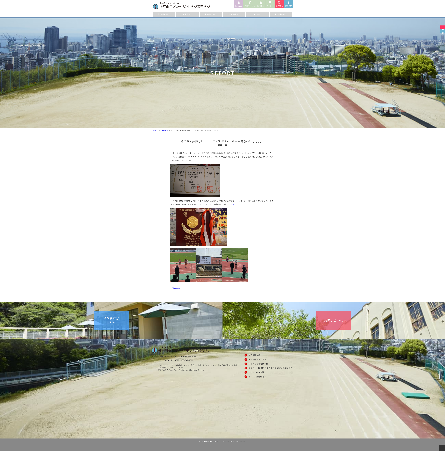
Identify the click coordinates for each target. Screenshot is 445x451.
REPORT (164, 131)
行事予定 (288, 6)
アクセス (270, 6)
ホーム (155, 131)
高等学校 (211, 14)
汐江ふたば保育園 (256, 372)
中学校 (188, 14)
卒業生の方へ (250, 6)
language (238, 6)
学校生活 (234, 14)
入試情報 (281, 14)
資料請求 (279, 6)
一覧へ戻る (175, 288)
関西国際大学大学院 (257, 359)
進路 (258, 14)
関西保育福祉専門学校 (258, 364)
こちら (232, 204)
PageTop (442, 448)
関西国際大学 (254, 355)
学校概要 (164, 14)
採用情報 (260, 6)
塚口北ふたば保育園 (257, 377)
